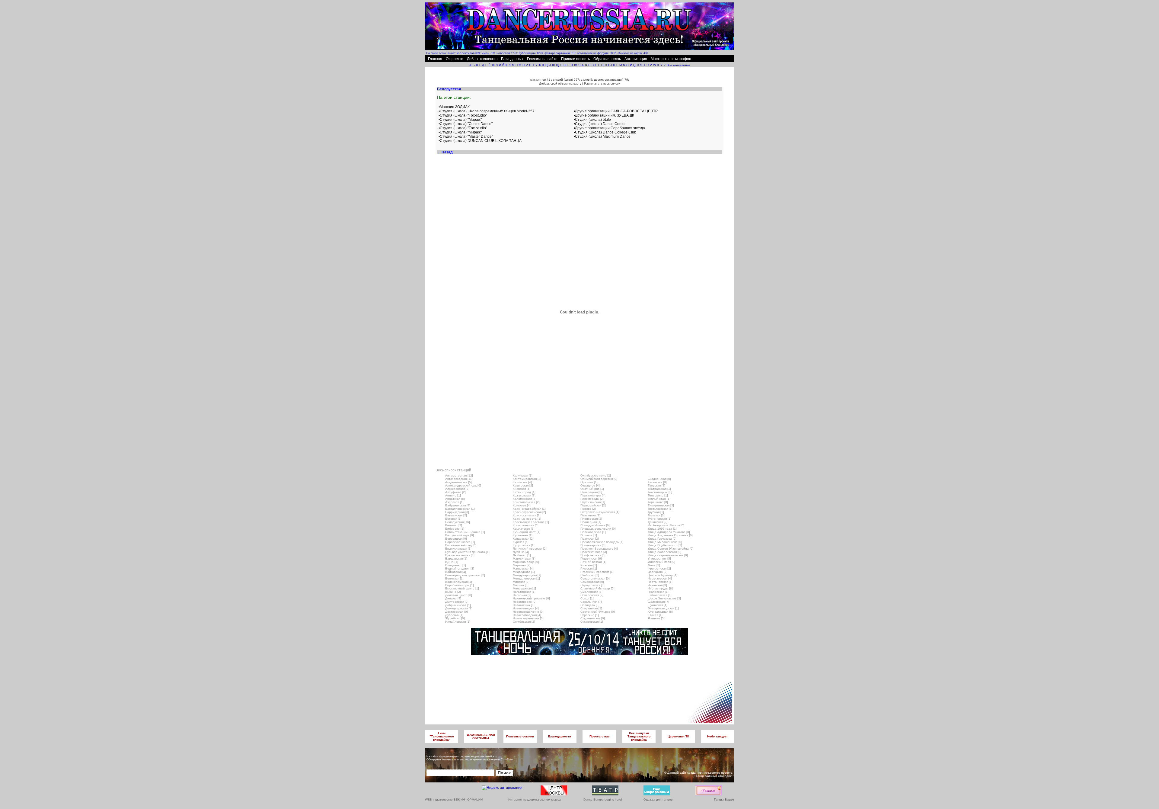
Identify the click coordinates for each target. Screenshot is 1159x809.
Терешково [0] (658, 502)
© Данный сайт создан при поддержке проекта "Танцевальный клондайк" (698, 774)
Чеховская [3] (657, 585)
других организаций (609, 79)
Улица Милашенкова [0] (665, 542)
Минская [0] (521, 581)
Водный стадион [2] (459, 568)
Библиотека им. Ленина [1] (465, 532)
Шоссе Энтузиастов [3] (664, 598)
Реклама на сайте (542, 59)
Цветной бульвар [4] (662, 575)
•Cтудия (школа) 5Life (592, 119)
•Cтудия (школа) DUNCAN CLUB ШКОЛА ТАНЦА (480, 141)
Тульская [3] (656, 515)
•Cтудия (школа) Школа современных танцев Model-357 (487, 111)
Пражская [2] (589, 538)
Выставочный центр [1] (462, 588)
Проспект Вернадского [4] (599, 548)
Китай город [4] (524, 492)
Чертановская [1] (660, 581)
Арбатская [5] (455, 498)
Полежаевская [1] (593, 532)
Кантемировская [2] (527, 478)
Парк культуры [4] (592, 495)
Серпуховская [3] (592, 585)
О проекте (454, 59)
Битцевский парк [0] (459, 535)
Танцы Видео (724, 799)
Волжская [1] (454, 578)
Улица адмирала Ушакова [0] (669, 532)
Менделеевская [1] (526, 578)
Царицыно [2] (657, 571)
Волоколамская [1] (458, 581)
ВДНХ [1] (451, 561)
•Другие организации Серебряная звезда (609, 128)
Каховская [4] (522, 482)
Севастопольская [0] (595, 578)
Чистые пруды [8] (660, 588)
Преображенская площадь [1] (601, 542)
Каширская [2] (523, 485)
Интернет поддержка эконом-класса (534, 799)
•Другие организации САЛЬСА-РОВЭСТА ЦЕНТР (616, 111)
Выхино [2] (453, 591)
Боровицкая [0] (456, 538)
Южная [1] (655, 615)
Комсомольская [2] (526, 502)
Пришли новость (575, 59)
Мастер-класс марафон (671, 59)
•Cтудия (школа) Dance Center (600, 124)
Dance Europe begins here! (602, 799)
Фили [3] (654, 565)
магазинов (538, 79)
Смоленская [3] (591, 591)
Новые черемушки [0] (528, 618)
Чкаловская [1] (658, 591)
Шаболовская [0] (660, 595)
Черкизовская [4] (660, 578)
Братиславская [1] (458, 548)
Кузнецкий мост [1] (526, 532)
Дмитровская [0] (456, 601)
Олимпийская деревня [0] (598, 478)
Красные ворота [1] (527, 518)
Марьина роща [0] (526, 561)
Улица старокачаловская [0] (668, 555)
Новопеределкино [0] (528, 611)
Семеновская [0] (592, 581)
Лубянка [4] (521, 552)
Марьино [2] (521, 565)
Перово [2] (588, 508)
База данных (512, 59)
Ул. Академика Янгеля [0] (666, 525)
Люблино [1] (522, 555)
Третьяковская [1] (660, 508)
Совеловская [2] (591, 595)
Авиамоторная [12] (459, 475)
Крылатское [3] (524, 528)
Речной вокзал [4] (593, 561)
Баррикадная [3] (457, 512)
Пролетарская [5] (592, 545)
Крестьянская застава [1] (531, 522)
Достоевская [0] (456, 611)
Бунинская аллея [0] (459, 555)
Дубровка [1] (454, 615)
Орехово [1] (589, 482)
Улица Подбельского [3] (665, 545)
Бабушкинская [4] (457, 505)
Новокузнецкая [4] (526, 608)
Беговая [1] (453, 518)
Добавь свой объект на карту (560, 83)
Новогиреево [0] (524, 601)
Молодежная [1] (524, 588)
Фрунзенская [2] (659, 568)
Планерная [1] (590, 522)
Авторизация (635, 59)
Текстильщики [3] (660, 492)
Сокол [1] (587, 598)
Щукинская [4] (657, 605)
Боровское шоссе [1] (460, 542)
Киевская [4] (521, 488)
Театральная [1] (659, 488)
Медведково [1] (524, 571)
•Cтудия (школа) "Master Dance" (466, 136)
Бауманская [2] (456, 515)
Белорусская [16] (457, 522)
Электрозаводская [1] (663, 608)
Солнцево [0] (589, 605)
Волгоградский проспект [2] (465, 575)
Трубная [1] (656, 512)
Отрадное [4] (590, 485)
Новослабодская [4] (527, 615)
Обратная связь (607, 59)
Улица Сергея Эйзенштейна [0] (670, 548)
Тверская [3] (656, 485)
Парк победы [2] (592, 498)
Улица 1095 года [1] (662, 528)
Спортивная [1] (591, 608)
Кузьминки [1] (522, 535)
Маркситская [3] (524, 558)
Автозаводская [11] (459, 478)
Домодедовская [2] (458, 608)
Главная (435, 59)
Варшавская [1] (456, 558)
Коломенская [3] (524, 498)
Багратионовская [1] (460, 508)
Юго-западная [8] (660, 611)
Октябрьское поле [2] (595, 475)
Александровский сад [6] (463, 485)
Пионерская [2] (591, 518)
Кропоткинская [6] (525, 525)
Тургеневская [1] (659, 518)
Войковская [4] (455, 571)
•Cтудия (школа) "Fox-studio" (463, 115)
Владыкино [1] (455, 565)
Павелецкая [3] (591, 492)
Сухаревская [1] (591, 621)
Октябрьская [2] (524, 621)
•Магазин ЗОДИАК (454, 107)
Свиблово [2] (589, 575)
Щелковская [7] (658, 601)
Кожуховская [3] (524, 495)
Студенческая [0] (592, 618)
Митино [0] (520, 585)
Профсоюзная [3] (592, 555)
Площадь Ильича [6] (595, 525)
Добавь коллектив (482, 59)
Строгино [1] (589, 615)
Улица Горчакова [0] (662, 538)
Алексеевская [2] (457, 488)
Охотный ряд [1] (592, 488)
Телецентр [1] (658, 495)
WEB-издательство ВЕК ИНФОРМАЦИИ (454, 799)
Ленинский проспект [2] (530, 548)
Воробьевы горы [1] (459, 585)
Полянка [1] (588, 535)
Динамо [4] (453, 598)
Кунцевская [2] (523, 538)
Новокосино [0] (524, 605)
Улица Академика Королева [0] (670, 535)
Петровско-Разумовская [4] (599, 512)
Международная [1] (527, 575)
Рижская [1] (588, 565)
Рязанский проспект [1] (597, 571)
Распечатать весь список (602, 83)
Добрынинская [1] (458, 605)
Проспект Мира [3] (593, 552)
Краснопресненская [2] (529, 512)
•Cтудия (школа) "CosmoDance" (466, 124)
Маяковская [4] (523, 568)
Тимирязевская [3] (661, 505)
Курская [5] (520, 542)
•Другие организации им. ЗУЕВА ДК (604, 115)
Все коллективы (678, 65)
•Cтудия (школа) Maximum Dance (602, 136)
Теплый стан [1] (659, 498)
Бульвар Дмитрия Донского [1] (467, 552)
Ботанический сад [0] (460, 545)
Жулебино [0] (455, 618)
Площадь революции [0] (598, 528)
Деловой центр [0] (458, 595)
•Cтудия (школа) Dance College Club (605, 132)
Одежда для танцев (657, 799)
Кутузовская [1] (524, 545)
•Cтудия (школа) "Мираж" (460, 119)
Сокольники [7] (591, 601)
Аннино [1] (453, 495)
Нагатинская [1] (524, 591)
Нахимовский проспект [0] (531, 598)
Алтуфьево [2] (455, 492)
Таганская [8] (657, 482)
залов (585, 79)
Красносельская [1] (527, 515)
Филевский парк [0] (661, 561)
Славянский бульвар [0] (597, 588)
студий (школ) (563, 79)
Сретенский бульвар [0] (597, 611)
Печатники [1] (590, 515)
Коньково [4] (522, 505)
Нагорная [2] (522, 595)
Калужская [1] (522, 475)
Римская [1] (588, 568)
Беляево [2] (453, 525)
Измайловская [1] (457, 621)
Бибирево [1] (454, 528)
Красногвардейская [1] (529, 508)
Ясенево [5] (656, 618)
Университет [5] (659, 558)
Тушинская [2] (657, 522)
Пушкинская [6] (591, 558)
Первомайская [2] (593, 505)
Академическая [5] (458, 482)
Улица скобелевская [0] (664, 552)
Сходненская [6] (659, 478)
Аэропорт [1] (454, 502)
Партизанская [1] (592, 502)
